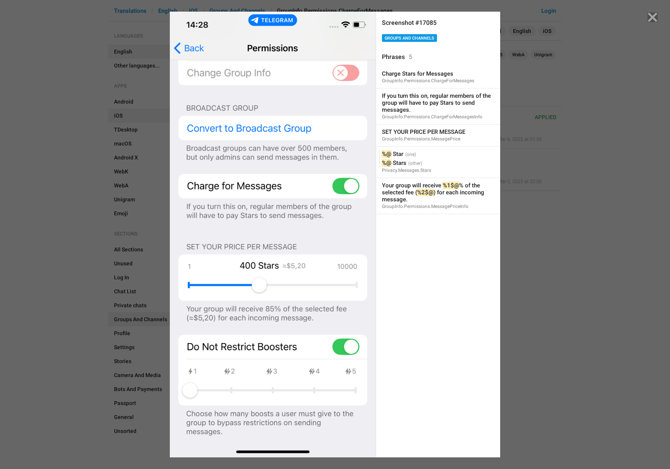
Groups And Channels (409, 38)
